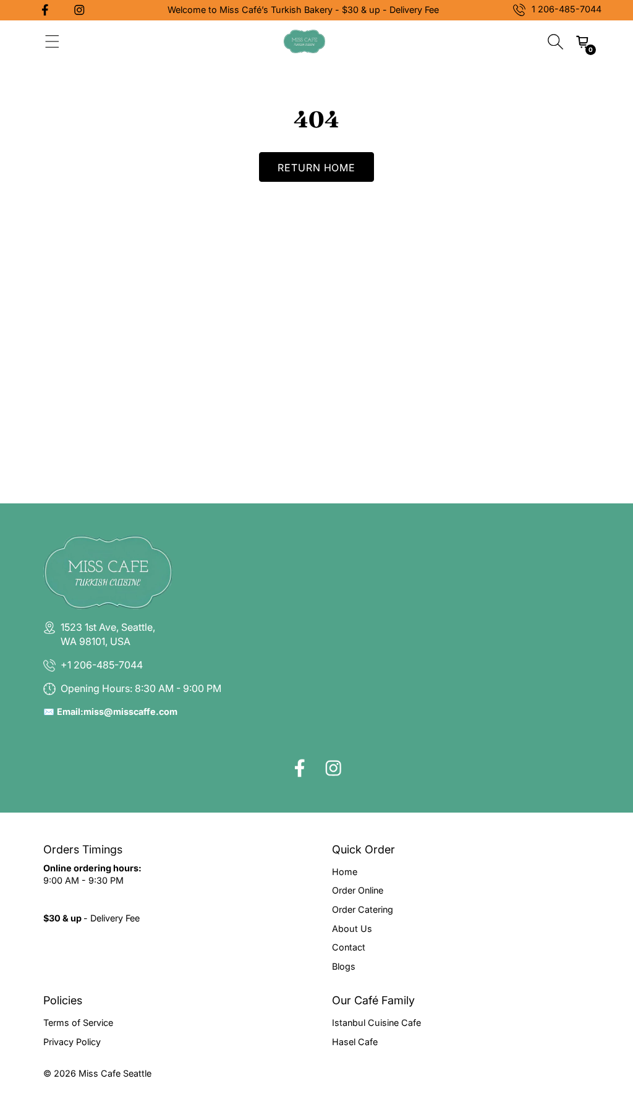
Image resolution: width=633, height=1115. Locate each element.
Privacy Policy (72, 1041)
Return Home (317, 167)
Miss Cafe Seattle (115, 1073)
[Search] (555, 41)
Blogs (343, 966)
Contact (348, 947)
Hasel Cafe (355, 1041)
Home (344, 871)
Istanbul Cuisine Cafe (376, 1022)
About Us (352, 928)
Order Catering (362, 909)
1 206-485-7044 (566, 9)
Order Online (357, 890)
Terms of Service (78, 1022)
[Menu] (52, 41)
